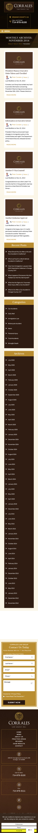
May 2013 (11, 588)
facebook (19, 800)
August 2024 (12, 454)
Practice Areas (19, 739)
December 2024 (13, 439)
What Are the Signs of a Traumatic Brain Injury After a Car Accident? (19, 284)
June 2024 (11, 464)
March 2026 (12, 375)
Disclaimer (6, 694)
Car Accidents (12, 308)
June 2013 (11, 583)
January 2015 (12, 533)
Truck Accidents (13, 338)
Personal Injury (13, 333)
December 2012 (13, 598)
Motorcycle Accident (14, 323)
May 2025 (11, 414)
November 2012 (13, 603)
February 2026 (13, 380)
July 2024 (11, 459)
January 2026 (12, 385)
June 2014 (11, 553)
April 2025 (11, 419)
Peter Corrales (17, 77)
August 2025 (12, 400)
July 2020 (11, 489)
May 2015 (11, 524)
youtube (19, 807)
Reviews (19, 741)
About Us (19, 736)
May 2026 (11, 365)
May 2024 (11, 469)
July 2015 (11, 514)
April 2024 (11, 474)
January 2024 (12, 484)
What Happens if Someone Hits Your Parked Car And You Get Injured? (20, 276)
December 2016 (13, 509)
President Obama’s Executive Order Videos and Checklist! (16, 72)
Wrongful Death (13, 343)
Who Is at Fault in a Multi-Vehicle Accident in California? (18, 260)
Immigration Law (13, 318)
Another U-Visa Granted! (15, 170)
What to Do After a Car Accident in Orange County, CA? (19, 291)
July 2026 (11, 360)
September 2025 (13, 395)
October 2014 (12, 543)
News (25, 77)
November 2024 (13, 444)
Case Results (19, 743)
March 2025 (12, 424)
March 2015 (12, 529)
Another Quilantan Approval (16, 218)
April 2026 (11, 370)
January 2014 (12, 568)
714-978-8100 (19, 22)
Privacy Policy (16, 694)
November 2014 (13, 538)
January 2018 (12, 504)
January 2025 (12, 434)
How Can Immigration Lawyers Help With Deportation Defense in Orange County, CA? (20, 268)
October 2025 (12, 390)
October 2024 (12, 449)
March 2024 (12, 479)
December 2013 (13, 573)
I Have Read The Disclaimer (15, 696)
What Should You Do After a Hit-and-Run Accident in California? (20, 253)
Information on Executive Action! (18, 120)
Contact (19, 746)
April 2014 (11, 558)
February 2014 (13, 563)
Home (19, 732)
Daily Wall (11, 313)
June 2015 (11, 519)
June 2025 (11, 409)
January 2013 (12, 593)
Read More (11, 95)
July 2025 (11, 405)
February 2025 (13, 429)
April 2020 (11, 499)
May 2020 (11, 494)
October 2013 (12, 578)
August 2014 (12, 548)
